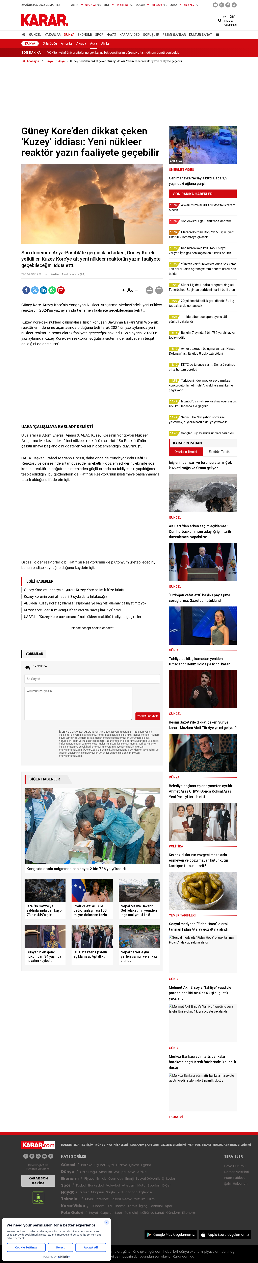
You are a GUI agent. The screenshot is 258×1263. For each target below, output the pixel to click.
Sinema (119, 1206)
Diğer (166, 1185)
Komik (132, 1206)
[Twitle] (35, 290)
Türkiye (121, 1165)
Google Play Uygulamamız (174, 1234)
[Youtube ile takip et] (215, 4)
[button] (123, 290)
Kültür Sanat (200, 35)
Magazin (97, 1192)
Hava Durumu (235, 1166)
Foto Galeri (72, 1212)
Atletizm (128, 1185)
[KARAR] (44, 20)
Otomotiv (115, 1178)
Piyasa (89, 1178)
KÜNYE (100, 1145)
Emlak (101, 1178)
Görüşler (151, 35)
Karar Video (130, 35)
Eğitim (146, 1165)
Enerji (129, 1178)
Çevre (134, 1165)
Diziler (84, 1192)
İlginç (143, 1206)
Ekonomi (85, 35)
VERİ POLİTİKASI (199, 1145)
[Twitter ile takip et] (234, 4)
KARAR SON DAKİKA (38, 1181)
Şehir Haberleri (236, 1183)
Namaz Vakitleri (236, 1172)
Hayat (111, 35)
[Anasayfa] (24, 34)
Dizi (109, 1206)
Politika (86, 1165)
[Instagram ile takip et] (50, 1156)
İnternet (102, 1199)
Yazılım (139, 1199)
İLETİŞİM (87, 1145)
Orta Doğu (50, 43)
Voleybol (113, 1185)
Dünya (69, 35)
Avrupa (81, 43)
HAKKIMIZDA (70, 1145)
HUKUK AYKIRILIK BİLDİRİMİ (232, 1145)
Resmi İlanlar (174, 35)
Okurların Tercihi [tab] (186, 452)
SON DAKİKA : (32, 52)
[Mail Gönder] (61, 290)
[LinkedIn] (43, 290)
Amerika (66, 43)
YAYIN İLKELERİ (117, 1145)
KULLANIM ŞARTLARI (144, 1145)
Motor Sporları (148, 1185)
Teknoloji (70, 1199)
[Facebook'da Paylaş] (26, 290)
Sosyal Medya (121, 1199)
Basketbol (96, 1185)
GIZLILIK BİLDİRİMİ (173, 1145)
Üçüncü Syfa (104, 1165)
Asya (93, 43)
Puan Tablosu (234, 1177)
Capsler (106, 1212)
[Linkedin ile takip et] (44, 1156)
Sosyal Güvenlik (148, 1178)
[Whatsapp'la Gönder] (52, 290)
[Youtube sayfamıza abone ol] (38, 1156)
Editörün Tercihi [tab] (219, 452)
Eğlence (145, 1192)
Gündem (97, 1206)
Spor (99, 35)
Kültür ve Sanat (152, 1212)
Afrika (105, 43)
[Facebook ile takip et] (227, 4)
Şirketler (168, 1178)
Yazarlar (53, 35)
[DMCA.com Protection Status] (38, 1197)
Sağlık (110, 1192)
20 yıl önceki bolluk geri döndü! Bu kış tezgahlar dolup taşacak (90, 52)
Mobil (89, 1199)
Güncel (35, 35)
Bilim (151, 1199)
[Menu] (216, 34)
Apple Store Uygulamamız (228, 1234)
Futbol (81, 1185)
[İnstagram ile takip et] (221, 4)
